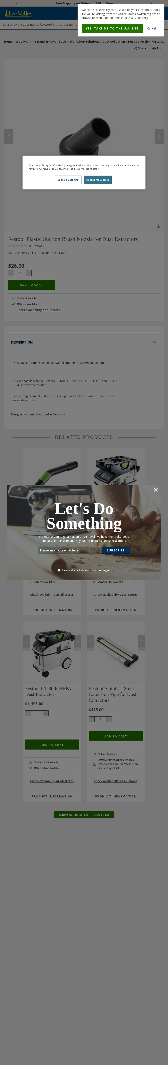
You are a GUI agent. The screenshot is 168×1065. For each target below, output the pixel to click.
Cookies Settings (68, 179)
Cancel (151, 28)
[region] (84, 172)
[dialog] (121, 20)
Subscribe (116, 550)
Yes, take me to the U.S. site (112, 28)
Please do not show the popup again (86, 570)
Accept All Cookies (97, 179)
